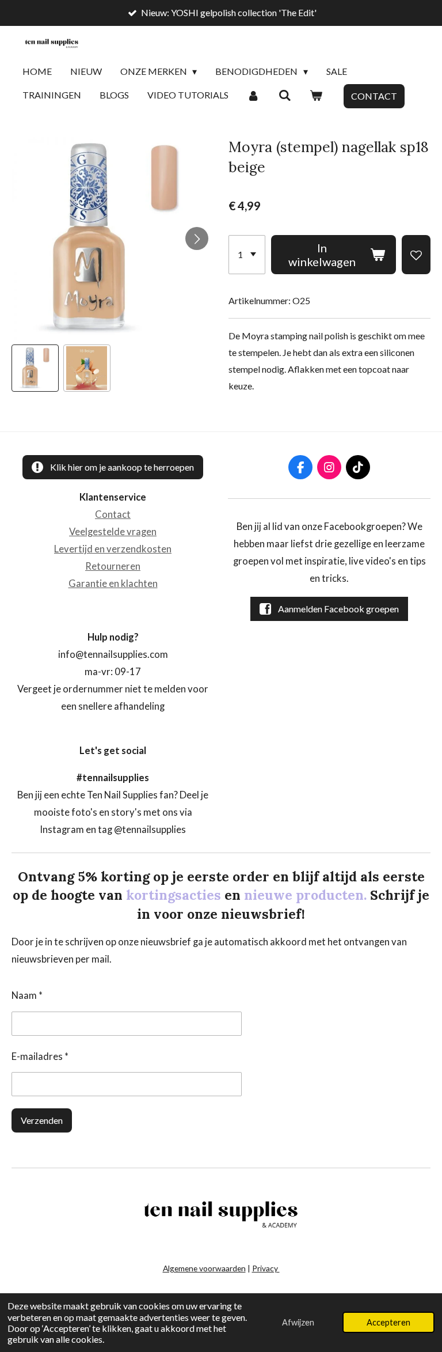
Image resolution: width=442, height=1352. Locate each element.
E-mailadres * (40, 1056)
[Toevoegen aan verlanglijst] (416, 254)
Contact (113, 514)
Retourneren (112, 566)
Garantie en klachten (113, 583)
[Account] (253, 95)
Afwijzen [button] (298, 1322)
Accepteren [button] (388, 1322)
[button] (35, 368)
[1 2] (246, 254)
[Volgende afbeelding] (196, 238)
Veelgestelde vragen (113, 531)
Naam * (27, 995)
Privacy (266, 1268)
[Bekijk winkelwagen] (316, 95)
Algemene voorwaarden (204, 1268)
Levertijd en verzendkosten (113, 549)
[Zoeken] (284, 95)
